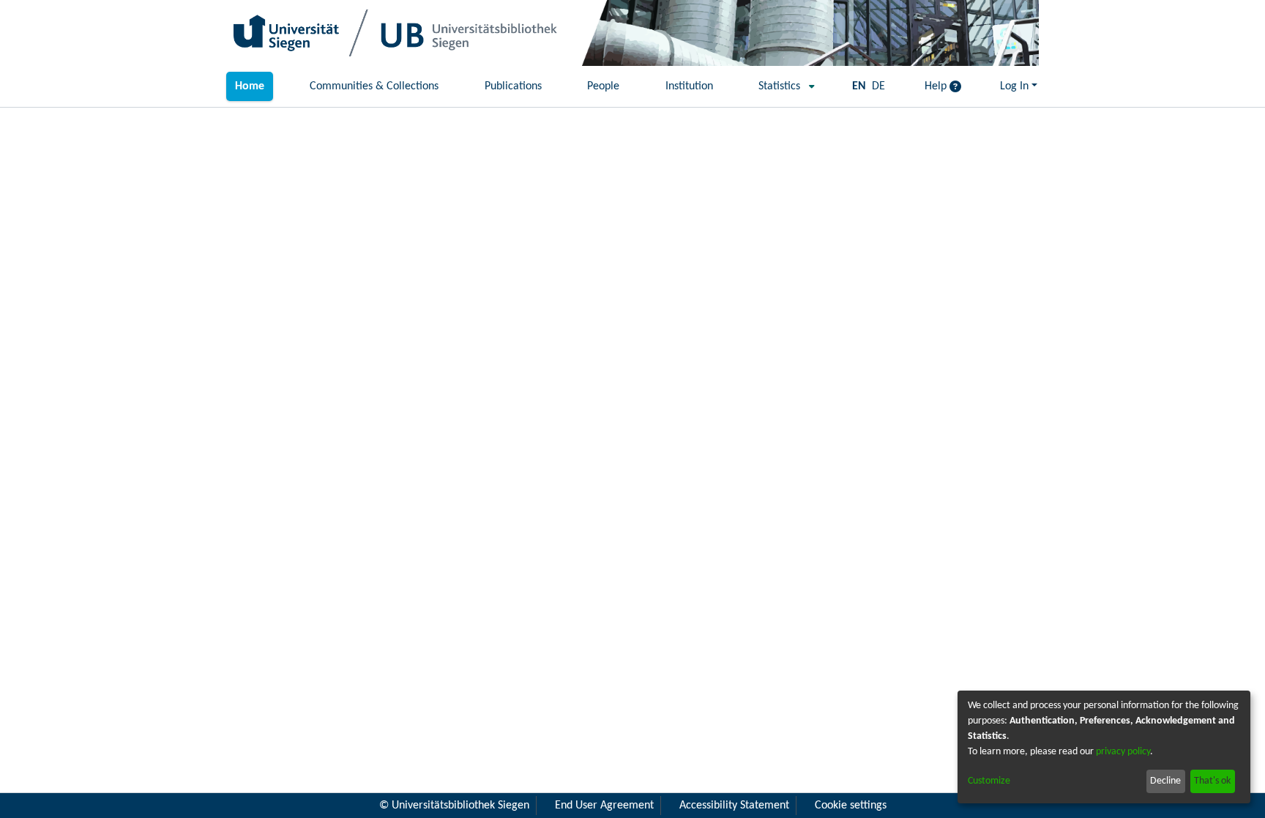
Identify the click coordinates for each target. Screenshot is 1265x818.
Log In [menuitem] (1014, 86)
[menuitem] (782, 86)
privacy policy (1123, 751)
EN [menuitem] (859, 86)
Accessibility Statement (734, 805)
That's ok (1212, 781)
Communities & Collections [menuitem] (374, 86)
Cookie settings (851, 805)
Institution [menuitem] (689, 86)
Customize (989, 781)
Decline (1165, 781)
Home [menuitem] (249, 86)
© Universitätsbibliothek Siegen (454, 805)
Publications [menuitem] (513, 86)
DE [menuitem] (878, 86)
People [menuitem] (603, 86)
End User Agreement (604, 805)
